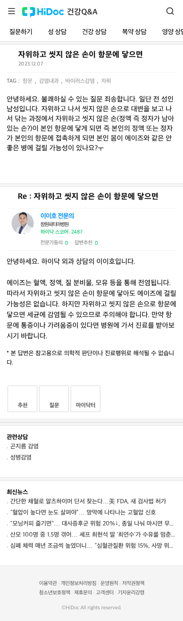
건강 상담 (94, 32)
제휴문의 (83, 593)
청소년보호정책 (54, 593)
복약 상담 (134, 32)
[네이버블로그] (98, 65)
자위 (106, 81)
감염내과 (49, 81)
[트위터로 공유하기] (54, 65)
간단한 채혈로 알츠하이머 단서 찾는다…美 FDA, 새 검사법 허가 (88, 501)
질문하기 (20, 32)
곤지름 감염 (24, 446)
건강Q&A (82, 12)
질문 (54, 405)
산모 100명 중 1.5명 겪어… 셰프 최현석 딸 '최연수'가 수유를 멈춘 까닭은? (93, 534)
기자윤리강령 (131, 593)
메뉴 (11, 11)
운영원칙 (109, 583)
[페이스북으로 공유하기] (65, 65)
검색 (170, 11)
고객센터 (105, 593)
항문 (28, 81)
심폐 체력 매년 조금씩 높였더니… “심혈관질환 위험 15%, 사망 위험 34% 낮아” (93, 546)
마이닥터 (85, 405)
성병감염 (21, 457)
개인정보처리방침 (78, 583)
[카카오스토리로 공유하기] (87, 65)
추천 (23, 405)
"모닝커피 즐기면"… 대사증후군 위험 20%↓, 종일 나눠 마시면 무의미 (93, 523)
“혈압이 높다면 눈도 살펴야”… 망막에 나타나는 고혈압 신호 (83, 512)
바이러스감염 (80, 81)
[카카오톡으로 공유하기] (76, 65)
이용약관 (48, 583)
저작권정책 (133, 583)
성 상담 (57, 32)
